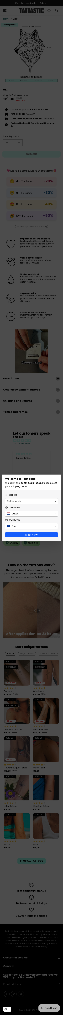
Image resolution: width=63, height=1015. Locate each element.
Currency (14, 519)
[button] (7, 1009)
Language (14, 507)
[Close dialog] (58, 477)
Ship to (13, 495)
